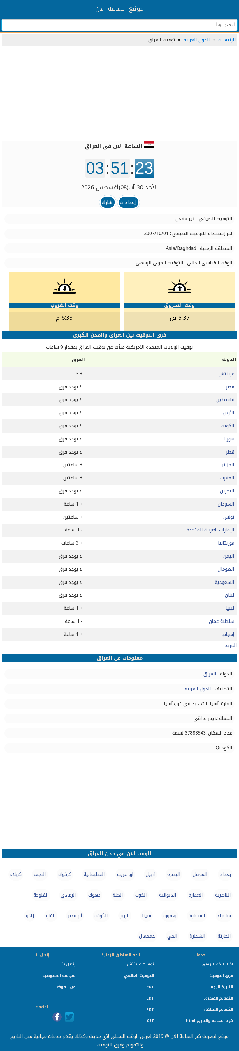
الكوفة (101, 915)
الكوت (141, 894)
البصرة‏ (173, 874)
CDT (150, 998)
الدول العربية (197, 39)
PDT (150, 1009)
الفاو (51, 915)
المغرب (227, 477)
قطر (230, 451)
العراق (209, 673)
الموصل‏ (200, 874)
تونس (228, 517)
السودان (226, 503)
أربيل (150, 874)
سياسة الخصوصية (58, 975)
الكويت (227, 425)
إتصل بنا (68, 964)
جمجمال (147, 935)
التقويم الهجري (218, 998)
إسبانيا (227, 634)
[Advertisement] (119, 94)
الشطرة (197, 935)
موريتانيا (226, 542)
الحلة (118, 894)
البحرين (227, 490)
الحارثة (224, 935)
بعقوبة (169, 915)
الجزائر (228, 464)
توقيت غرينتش (140, 964)
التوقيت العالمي (139, 975)
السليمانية (94, 874)
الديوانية (167, 894)
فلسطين (225, 399)
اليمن (228, 556)
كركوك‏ (64, 874)
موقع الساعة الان (119, 9)
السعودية (224, 582)
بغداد (225, 874)
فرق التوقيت (221, 975)
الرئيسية (227, 39)
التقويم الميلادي (217, 1009)
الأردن (228, 412)
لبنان (229, 595)
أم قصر (75, 915)
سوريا (229, 438)
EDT (150, 986)
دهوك (94, 894)
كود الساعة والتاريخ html (209, 1020)
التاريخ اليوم (221, 986)
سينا (146, 915)
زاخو (30, 915)
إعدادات (128, 202)
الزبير (125, 915)
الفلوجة (41, 894)
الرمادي (68, 894)
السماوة (197, 915)
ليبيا (230, 608)
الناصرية (223, 894)
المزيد (231, 645)
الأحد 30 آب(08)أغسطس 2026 (119, 187)
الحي (172, 935)
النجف (40, 874)
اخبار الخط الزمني (217, 964)
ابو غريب (125, 874)
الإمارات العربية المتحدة (210, 529)
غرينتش (226, 373)
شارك (107, 202)
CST (150, 1020)
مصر (230, 386)
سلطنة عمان (221, 621)
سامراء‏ (224, 915)
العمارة (196, 894)
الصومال (226, 569)
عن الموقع (65, 986)
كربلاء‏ (16, 874)
